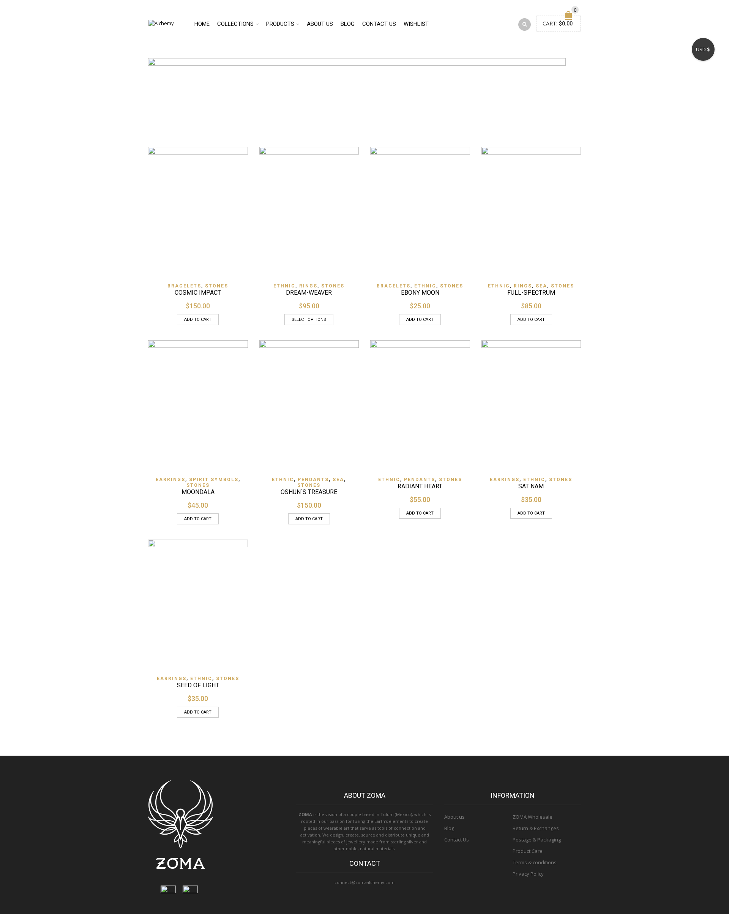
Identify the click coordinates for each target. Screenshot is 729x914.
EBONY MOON (420, 292)
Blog (449, 828)
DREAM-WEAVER (309, 292)
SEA (541, 286)
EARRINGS (170, 479)
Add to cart (197, 319)
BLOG (348, 24)
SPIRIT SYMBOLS (213, 479)
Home (202, 24)
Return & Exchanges (536, 828)
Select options (309, 319)
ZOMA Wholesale (532, 816)
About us (454, 816)
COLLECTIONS (235, 24)
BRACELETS (184, 286)
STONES (216, 286)
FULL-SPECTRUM (531, 292)
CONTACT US (379, 24)
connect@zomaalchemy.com (364, 882)
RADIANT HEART (420, 486)
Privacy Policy (528, 873)
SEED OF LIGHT (198, 685)
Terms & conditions (535, 862)
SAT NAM (531, 486)
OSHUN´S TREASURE (309, 492)
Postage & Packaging (537, 839)
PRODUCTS (280, 24)
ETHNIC (284, 286)
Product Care (528, 851)
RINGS (308, 286)
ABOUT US (320, 24)
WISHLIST (416, 24)
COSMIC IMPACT (198, 292)
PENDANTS (313, 479)
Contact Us (456, 839)
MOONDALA (198, 492)
